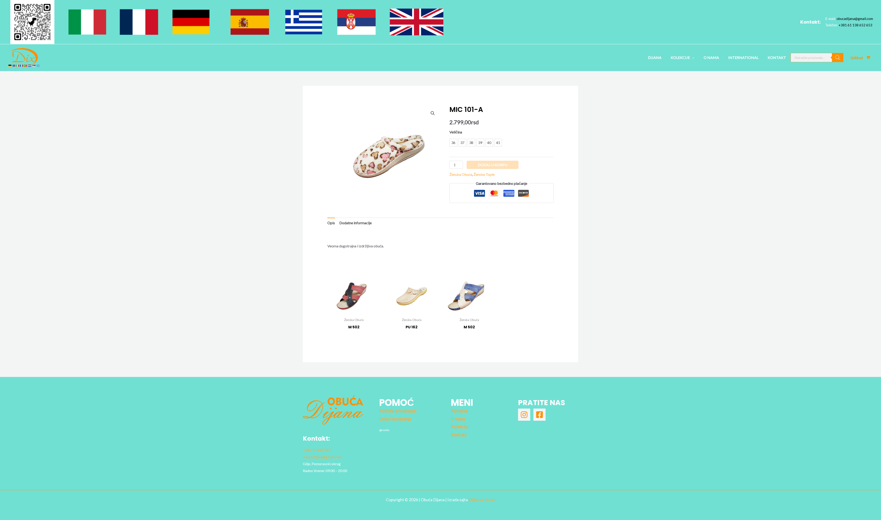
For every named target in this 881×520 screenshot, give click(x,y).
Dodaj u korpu (492, 165)
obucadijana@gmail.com (854, 19)
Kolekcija (459, 426)
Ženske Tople (484, 174)
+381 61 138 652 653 (855, 25)
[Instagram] (524, 415)
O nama (711, 57)
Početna (459, 410)
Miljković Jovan (481, 499)
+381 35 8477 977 (317, 450)
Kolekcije (680, 57)
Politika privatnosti (397, 410)
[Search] (837, 57)
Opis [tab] (331, 223)
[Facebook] (539, 415)
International (743, 57)
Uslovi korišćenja (395, 418)
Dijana (654, 57)
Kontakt (777, 57)
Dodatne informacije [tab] (355, 223)
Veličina (455, 132)
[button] (433, 113)
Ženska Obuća (460, 174)
